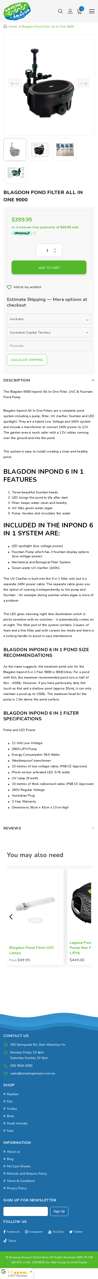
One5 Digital (79, 1262)
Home (13, 26)
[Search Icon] (60, 11)
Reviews (12, 828)
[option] (49, 83)
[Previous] (11, 916)
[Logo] (17, 11)
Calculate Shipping (26, 360)
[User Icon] (70, 11)
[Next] (86, 916)
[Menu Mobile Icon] (92, 11)
